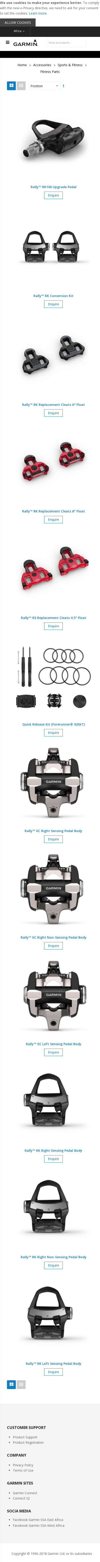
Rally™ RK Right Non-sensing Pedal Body (54, 1257)
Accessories (42, 65)
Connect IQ (21, 1498)
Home (22, 65)
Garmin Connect (25, 1493)
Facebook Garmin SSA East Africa (38, 1519)
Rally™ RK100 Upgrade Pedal (54, 187)
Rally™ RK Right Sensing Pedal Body (53, 1150)
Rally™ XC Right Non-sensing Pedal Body (54, 937)
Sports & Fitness (70, 65)
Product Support (25, 1437)
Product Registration (28, 1442)
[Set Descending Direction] (63, 85)
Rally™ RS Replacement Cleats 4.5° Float (53, 618)
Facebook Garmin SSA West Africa (38, 1525)
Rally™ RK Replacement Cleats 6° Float (53, 511)
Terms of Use (23, 1470)
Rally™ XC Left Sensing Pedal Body (53, 1044)
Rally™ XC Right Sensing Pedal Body (53, 831)
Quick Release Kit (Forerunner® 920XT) (53, 724)
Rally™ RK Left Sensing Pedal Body (53, 1363)
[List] (21, 85)
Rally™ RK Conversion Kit (53, 296)
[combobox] (66, 42)
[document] (50, 13)
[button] (53, 148)
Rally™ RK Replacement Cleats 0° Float (53, 404)
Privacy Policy (23, 1465)
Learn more (38, 13)
